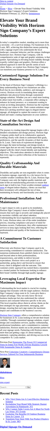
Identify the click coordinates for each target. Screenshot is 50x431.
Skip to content (6, 1)
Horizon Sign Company (10, 315)
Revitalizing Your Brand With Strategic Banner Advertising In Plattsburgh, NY (26, 405)
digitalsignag (34, 13)
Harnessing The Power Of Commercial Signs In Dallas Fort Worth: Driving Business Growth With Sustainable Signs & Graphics (23, 344)
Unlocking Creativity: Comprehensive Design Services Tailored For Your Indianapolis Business (24, 353)
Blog (10, 8)
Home (2, 8)
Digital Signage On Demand (12, 3)
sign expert (5, 382)
